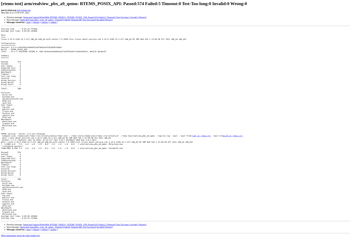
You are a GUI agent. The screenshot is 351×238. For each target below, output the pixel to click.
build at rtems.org (232, 136)
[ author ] (54, 22)
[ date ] (29, 22)
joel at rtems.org (24, 10)
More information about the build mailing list (20, 235)
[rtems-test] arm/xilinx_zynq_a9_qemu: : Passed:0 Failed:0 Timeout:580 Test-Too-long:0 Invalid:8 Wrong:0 (66, 20)
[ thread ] (36, 22)
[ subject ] (45, 22)
